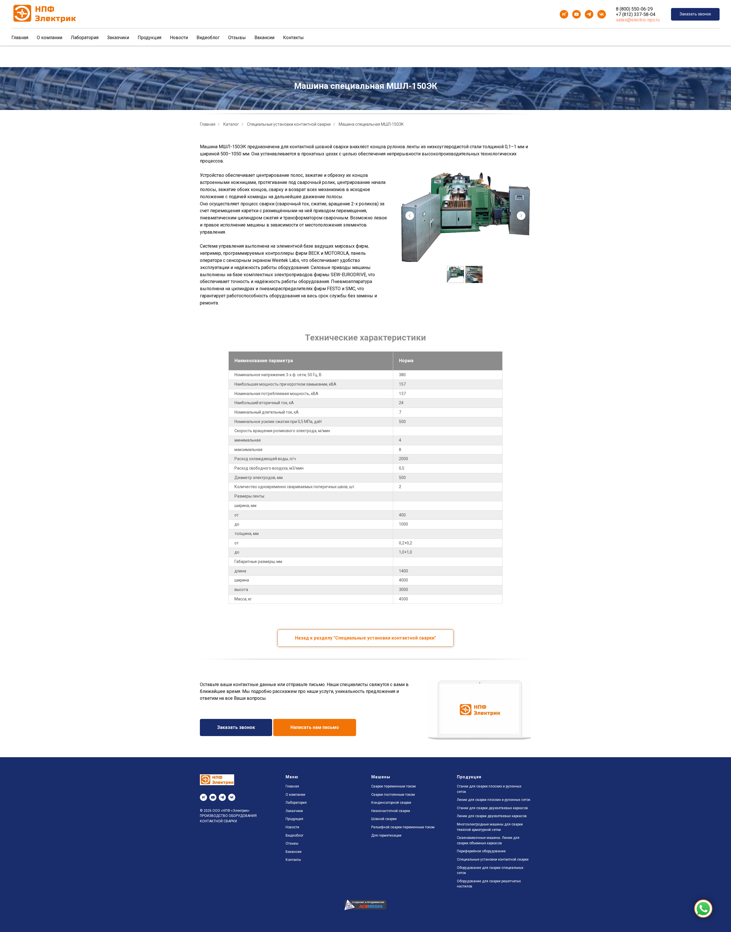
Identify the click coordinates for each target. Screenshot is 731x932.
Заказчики (118, 37)
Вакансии (264, 37)
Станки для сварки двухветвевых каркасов (492, 808)
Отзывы (237, 37)
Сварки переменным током (393, 786)
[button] (695, 14)
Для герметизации (386, 835)
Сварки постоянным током (393, 795)
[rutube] (564, 14)
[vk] (601, 14)
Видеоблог (208, 37)
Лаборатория (85, 37)
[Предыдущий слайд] (409, 215)
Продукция (149, 37)
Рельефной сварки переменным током (403, 827)
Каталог (231, 124)
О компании (49, 37)
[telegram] (589, 14)
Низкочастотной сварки (390, 811)
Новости (179, 37)
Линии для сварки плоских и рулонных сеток (493, 800)
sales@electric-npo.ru (638, 20)
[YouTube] (576, 14)
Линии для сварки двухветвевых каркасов (492, 816)
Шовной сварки (384, 819)
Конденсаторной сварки (391, 803)
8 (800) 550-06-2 (633, 9)
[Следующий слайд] (521, 215)
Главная (19, 37)
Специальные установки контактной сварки (289, 124)
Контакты (293, 37)
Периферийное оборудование (481, 851)
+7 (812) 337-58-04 (635, 14)
